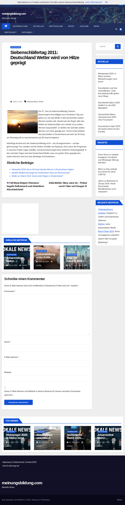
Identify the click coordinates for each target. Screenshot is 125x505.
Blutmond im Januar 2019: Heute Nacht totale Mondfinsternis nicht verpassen (108, 186)
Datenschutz (18, 462)
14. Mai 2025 (104, 442)
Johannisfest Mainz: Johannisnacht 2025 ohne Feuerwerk (107, 117)
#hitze (41, 102)
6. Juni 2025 (13, 442)
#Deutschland (32, 102)
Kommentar (10, 291)
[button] (116, 29)
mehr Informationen (93, 2)
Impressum (7, 462)
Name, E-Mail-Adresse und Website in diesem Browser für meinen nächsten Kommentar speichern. (42, 393)
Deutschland (56, 26)
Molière (101, 224)
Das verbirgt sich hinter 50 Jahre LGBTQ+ (107, 171)
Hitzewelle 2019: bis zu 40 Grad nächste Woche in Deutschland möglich (43, 169)
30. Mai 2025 (44, 442)
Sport (71, 26)
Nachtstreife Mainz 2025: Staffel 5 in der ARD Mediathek (109, 105)
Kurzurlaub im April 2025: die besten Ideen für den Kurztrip (109, 129)
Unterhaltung (20, 26)
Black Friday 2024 (106, 231)
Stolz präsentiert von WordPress (13, 500)
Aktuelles (38, 26)
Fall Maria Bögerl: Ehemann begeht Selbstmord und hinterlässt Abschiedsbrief (25, 186)
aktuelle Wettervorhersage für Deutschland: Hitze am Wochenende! (41, 173)
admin (24, 265)
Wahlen (119, 500)
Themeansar (45, 500)
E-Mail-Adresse (11, 357)
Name (7, 342)
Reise (96, 26)
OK (106, 2)
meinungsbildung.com (14, 13)
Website (7, 372)
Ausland (84, 26)
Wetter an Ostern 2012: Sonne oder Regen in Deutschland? (37, 176)
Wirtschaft (10, 32)
